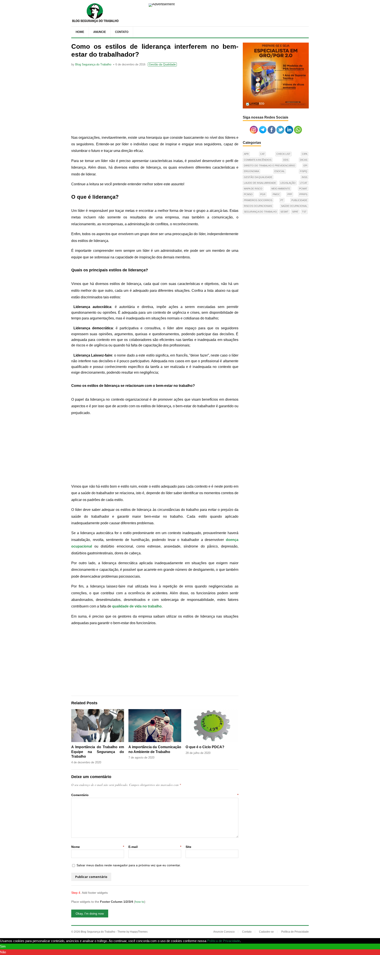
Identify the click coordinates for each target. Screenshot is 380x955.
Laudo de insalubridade (260, 183)
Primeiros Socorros (258, 200)
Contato (121, 32)
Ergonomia (251, 171)
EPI (305, 165)
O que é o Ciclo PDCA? (205, 747)
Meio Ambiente (280, 188)
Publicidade (299, 200)
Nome (97, 847)
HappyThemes (139, 931)
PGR (262, 194)
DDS (285, 160)
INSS (304, 177)
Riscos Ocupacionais (258, 206)
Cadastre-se (266, 931)
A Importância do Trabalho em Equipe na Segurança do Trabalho (97, 751)
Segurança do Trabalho (260, 211)
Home (80, 32)
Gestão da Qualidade (162, 64)
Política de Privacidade (295, 931)
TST (304, 211)
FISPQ (303, 171)
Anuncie (99, 32)
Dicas (303, 160)
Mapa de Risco (253, 188)
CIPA (304, 154)
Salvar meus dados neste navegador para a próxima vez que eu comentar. (129, 865)
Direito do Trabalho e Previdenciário (269, 165)
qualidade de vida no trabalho (137, 606)
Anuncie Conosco (224, 931)
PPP (289, 194)
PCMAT (303, 188)
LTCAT (303, 183)
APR (246, 154)
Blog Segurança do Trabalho (93, 64)
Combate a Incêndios (257, 160)
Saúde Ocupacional (294, 206)
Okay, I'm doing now (90, 913)
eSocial (279, 171)
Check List (283, 154)
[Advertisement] (154, 101)
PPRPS (303, 194)
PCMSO (248, 194)
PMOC (276, 194)
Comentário (154, 795)
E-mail (154, 847)
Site (188, 847)
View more (249, 941)
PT (281, 200)
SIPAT (295, 211)
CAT (262, 154)
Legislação (288, 183)
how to (139, 901)
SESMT (284, 211)
